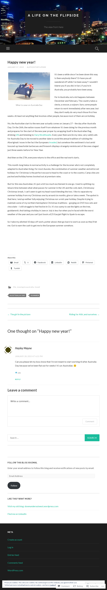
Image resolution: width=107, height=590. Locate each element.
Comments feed (15, 562)
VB (17, 134)
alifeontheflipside (36, 67)
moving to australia (25, 287)
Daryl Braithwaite (42, 134)
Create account (15, 539)
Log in (10, 547)
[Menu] (8, 48)
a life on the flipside (53, 15)
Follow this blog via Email (22, 463)
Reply (18, 379)
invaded (53, 142)
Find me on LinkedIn (17, 514)
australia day (17, 295)
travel (37, 287)
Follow (14, 485)
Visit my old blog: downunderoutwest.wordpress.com (33, 506)
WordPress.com (15, 570)
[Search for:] (53, 437)
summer (35, 295)
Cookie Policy (54, 585)
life (14, 287)
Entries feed (13, 555)
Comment (89, 421)
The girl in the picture (19, 314)
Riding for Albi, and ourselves (84, 314)
